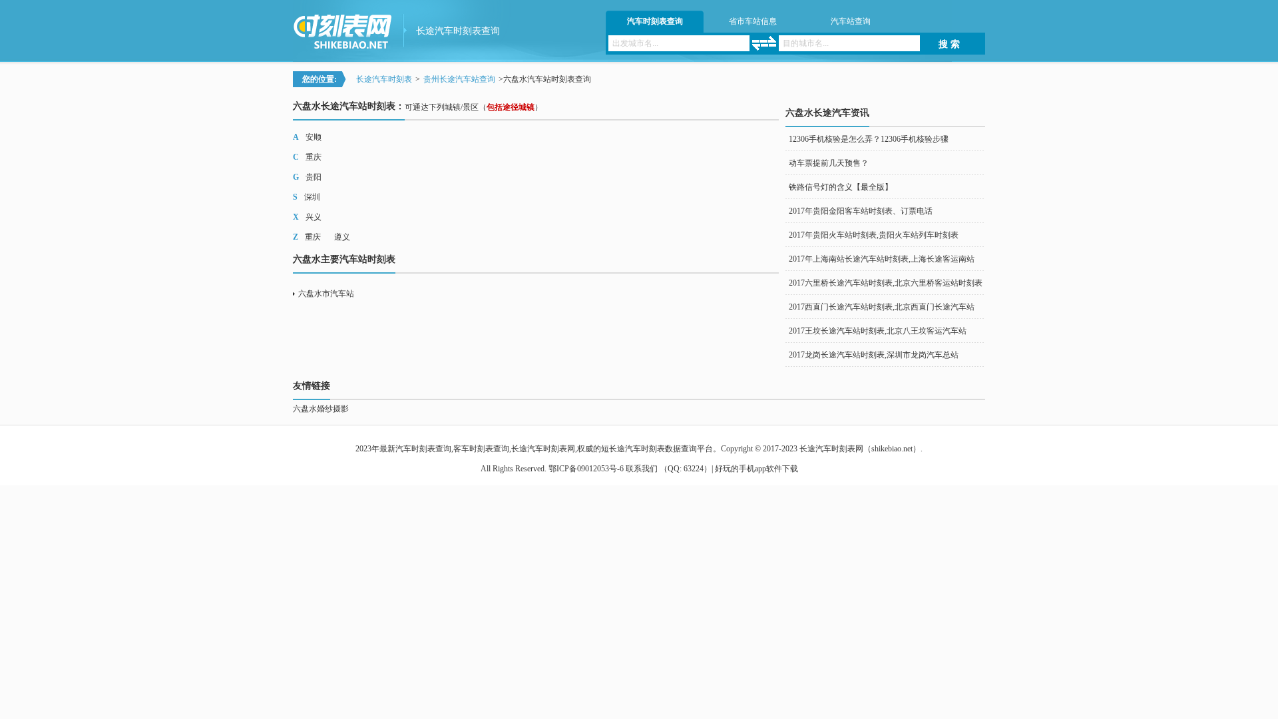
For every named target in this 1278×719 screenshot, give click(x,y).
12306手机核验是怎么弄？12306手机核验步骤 (869, 139)
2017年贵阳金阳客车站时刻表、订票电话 (861, 211)
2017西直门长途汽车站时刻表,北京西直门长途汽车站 (881, 307)
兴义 (313, 217)
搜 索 (949, 44)
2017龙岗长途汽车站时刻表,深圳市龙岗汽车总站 (873, 355)
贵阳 (313, 177)
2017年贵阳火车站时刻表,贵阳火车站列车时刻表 (873, 235)
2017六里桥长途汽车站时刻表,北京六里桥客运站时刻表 (885, 283)
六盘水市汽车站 (326, 293)
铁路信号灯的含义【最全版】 (841, 187)
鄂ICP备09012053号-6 (586, 468)
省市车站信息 (753, 21)
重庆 (313, 157)
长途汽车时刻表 (384, 79)
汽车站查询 (851, 21)
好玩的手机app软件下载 (756, 468)
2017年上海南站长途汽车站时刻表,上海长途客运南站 (881, 259)
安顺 (313, 137)
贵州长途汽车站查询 (459, 79)
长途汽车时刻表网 (831, 448)
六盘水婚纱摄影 (321, 408)
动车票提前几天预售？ (829, 163)
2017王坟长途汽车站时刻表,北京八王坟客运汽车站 (877, 331)
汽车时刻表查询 (655, 21)
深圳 (312, 197)
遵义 (342, 237)
